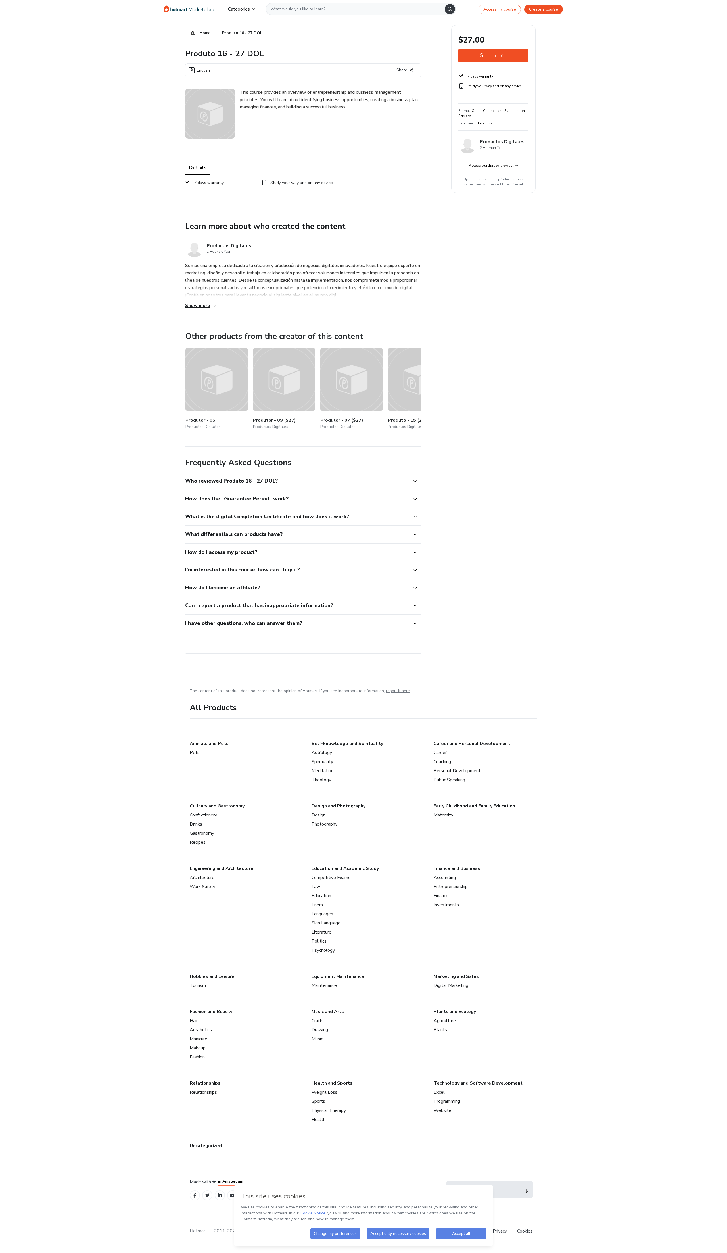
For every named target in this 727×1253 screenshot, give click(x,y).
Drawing (320, 1030)
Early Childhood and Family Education (474, 806)
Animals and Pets (209, 743)
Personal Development (457, 771)
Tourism (198, 985)
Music (317, 1039)
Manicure (198, 1039)
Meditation (322, 771)
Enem (317, 905)
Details (197, 167)
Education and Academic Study (345, 868)
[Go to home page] (191, 9)
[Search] (450, 9)
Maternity (443, 815)
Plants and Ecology (455, 1011)
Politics (319, 941)
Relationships (205, 1083)
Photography (324, 824)
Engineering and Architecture (221, 868)
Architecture (202, 877)
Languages (322, 914)
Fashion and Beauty (211, 1011)
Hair (194, 1021)
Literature (321, 932)
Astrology (322, 752)
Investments (446, 905)
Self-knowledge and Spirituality (347, 743)
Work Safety (202, 887)
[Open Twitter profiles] (207, 1195)
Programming (447, 1101)
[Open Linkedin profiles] (220, 1195)
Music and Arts (328, 1011)
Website (442, 1110)
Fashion (197, 1057)
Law (316, 887)
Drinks (196, 824)
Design (318, 815)
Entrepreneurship (451, 887)
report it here (398, 691)
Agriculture (445, 1021)
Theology (321, 780)
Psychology (323, 950)
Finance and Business (457, 868)
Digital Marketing (451, 985)
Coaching (442, 762)
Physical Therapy (329, 1110)
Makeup (198, 1048)
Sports (318, 1101)
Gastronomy (202, 833)
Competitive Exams (331, 877)
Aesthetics (201, 1030)
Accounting (445, 877)
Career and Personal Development (472, 743)
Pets (195, 752)
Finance (441, 896)
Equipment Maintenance (338, 976)
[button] (297, 481)
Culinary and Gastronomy (217, 806)
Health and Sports (332, 1083)
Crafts (318, 1021)
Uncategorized (206, 1146)
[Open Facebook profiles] (195, 1195)
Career (440, 752)
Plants (440, 1030)
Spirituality (322, 762)
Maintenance (324, 985)
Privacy (500, 1231)
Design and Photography (338, 806)
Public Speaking (449, 780)
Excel (439, 1092)
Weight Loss (324, 1092)
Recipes (198, 842)
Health (318, 1119)
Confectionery (203, 815)
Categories (239, 9)
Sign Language (326, 923)
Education (321, 896)
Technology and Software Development (478, 1083)
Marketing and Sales (456, 976)
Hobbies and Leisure (212, 976)
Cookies (525, 1231)
